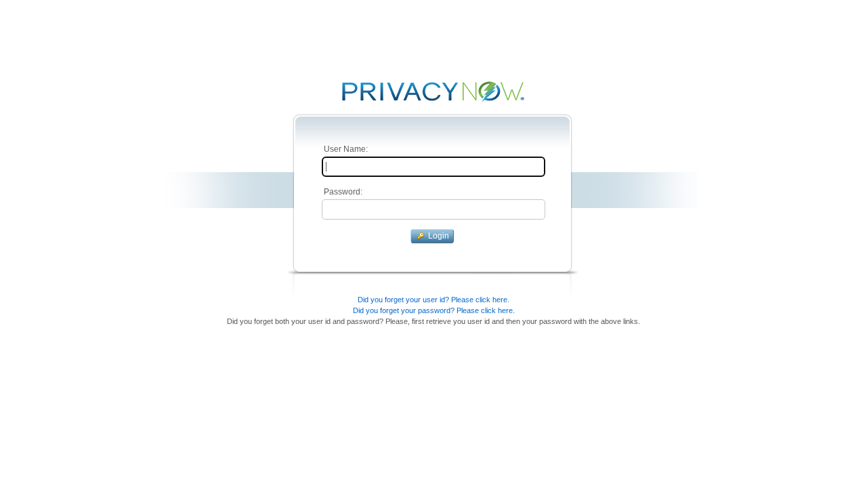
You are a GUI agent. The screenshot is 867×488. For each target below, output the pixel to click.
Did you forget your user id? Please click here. (433, 300)
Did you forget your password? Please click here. (434, 310)
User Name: (345, 149)
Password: (342, 192)
